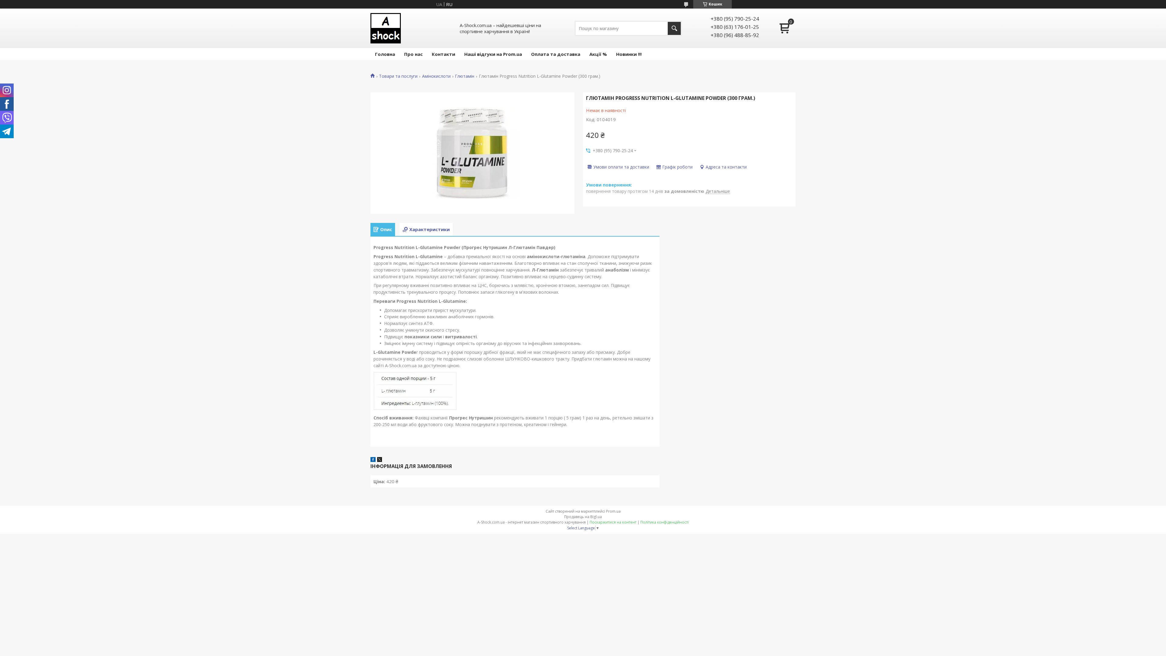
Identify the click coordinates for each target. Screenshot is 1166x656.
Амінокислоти (436, 76)
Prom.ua (613, 511)
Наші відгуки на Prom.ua (493, 54)
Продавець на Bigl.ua (583, 516)
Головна (385, 54)
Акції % (598, 54)
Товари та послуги (398, 76)
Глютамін (464, 76)
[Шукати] (674, 28)
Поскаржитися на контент (613, 522)
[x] (379, 460)
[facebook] (373, 460)
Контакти (443, 54)
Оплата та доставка (555, 54)
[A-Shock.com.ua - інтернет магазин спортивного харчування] (385, 28)
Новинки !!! (629, 54)
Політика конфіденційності (664, 522)
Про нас (413, 54)
